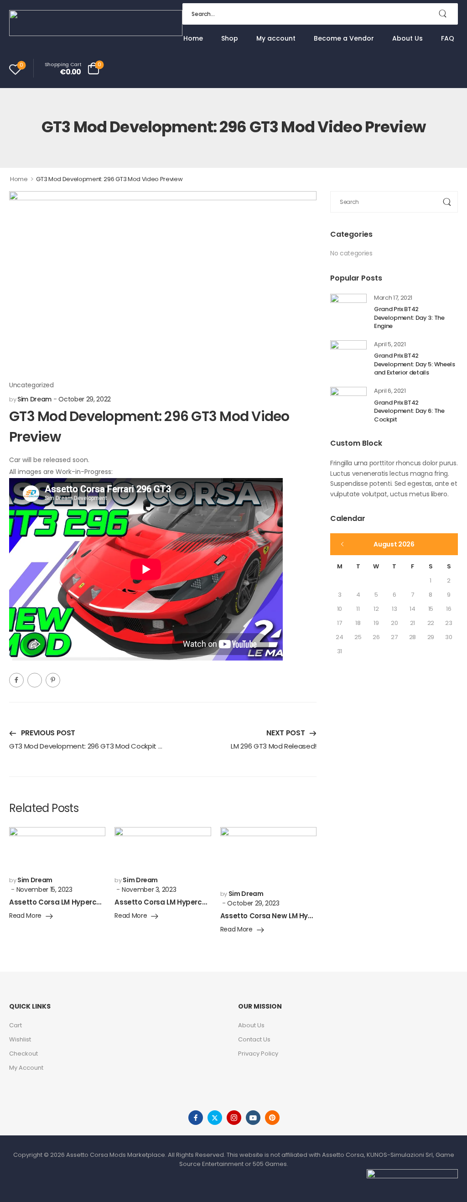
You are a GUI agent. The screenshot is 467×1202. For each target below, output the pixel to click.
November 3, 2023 (149, 889)
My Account (26, 1067)
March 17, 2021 (393, 297)
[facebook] (195, 1117)
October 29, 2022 (84, 399)
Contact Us (254, 1039)
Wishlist (20, 1039)
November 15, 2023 (44, 889)
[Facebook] (16, 680)
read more (25, 916)
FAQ (447, 38)
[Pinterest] (53, 680)
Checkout (23, 1053)
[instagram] (234, 1117)
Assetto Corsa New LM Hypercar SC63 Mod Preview (308, 916)
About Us (407, 38)
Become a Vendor (344, 38)
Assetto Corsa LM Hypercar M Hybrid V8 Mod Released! (104, 902)
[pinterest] (272, 1117)
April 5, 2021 (389, 344)
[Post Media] (348, 312)
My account (276, 38)
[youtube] (253, 1117)
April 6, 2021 (389, 390)
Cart (15, 1025)
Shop (229, 38)
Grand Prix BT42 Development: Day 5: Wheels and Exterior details (414, 364)
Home (193, 38)
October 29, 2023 (253, 903)
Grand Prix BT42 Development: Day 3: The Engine (409, 317)
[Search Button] (447, 14)
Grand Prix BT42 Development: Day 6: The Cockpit (409, 411)
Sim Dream (34, 399)
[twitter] (215, 1117)
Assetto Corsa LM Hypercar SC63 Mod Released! (198, 902)
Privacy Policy (258, 1053)
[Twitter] (34, 680)
